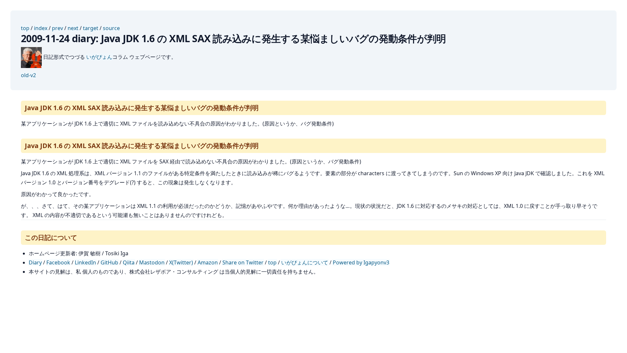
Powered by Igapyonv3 (361, 262)
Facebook (58, 262)
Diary (35, 262)
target (90, 28)
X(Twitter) (181, 262)
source (111, 28)
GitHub (109, 262)
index (40, 28)
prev (57, 28)
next (73, 28)
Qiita (129, 262)
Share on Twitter (243, 262)
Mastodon (152, 262)
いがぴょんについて (304, 262)
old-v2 (28, 75)
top (25, 28)
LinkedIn (85, 262)
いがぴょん (99, 56)
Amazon (208, 262)
